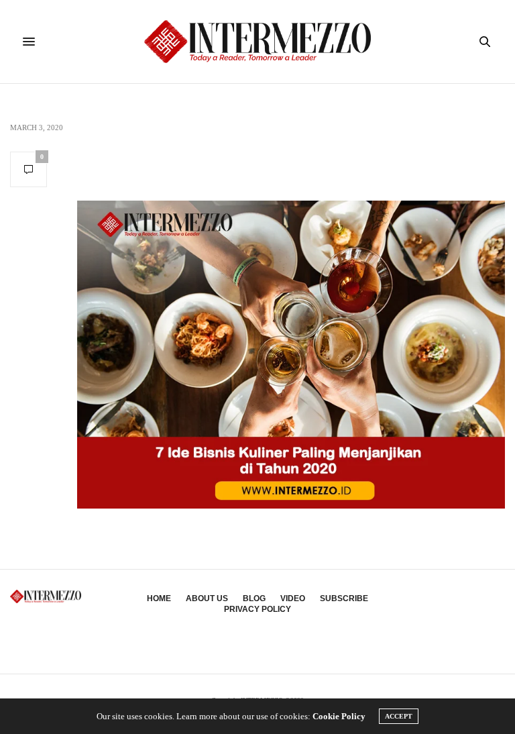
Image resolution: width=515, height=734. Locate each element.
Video (292, 598)
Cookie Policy (338, 716)
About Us (207, 598)
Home (159, 598)
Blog (254, 598)
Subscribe (344, 598)
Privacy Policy (257, 609)
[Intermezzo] (257, 41)
